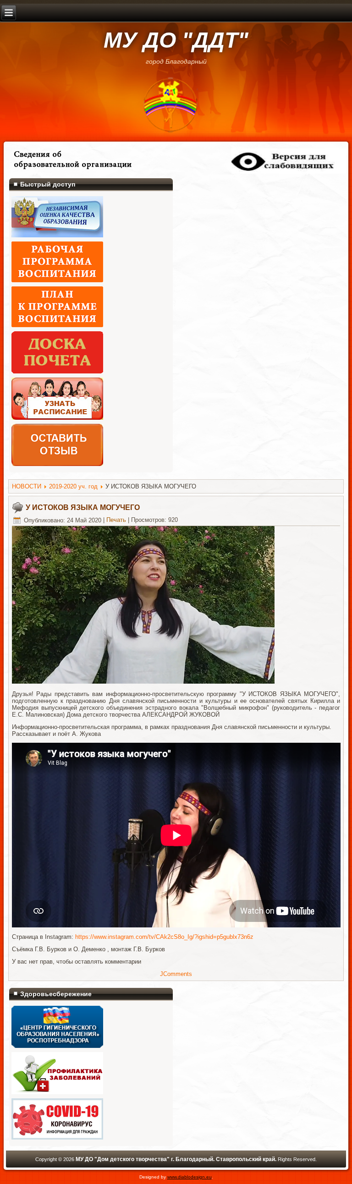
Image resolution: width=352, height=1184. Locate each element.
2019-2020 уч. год (73, 486)
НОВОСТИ (26, 486)
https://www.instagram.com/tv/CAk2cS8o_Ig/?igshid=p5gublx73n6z (164, 936)
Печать (116, 520)
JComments (176, 973)
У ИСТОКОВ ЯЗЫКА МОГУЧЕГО (83, 507)
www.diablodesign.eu (189, 1176)
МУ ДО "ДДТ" (176, 40)
